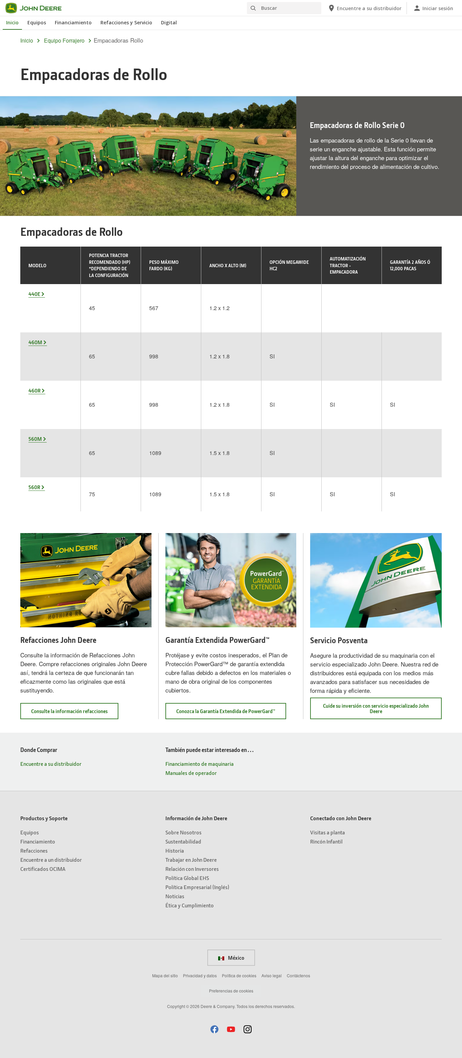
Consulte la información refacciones (74, 713)
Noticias (174, 896)
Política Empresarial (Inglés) (197, 886)
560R (34, 487)
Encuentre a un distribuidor (51, 859)
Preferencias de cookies (231, 990)
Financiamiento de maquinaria (199, 763)
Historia (174, 850)
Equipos (36, 22)
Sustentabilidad (183, 841)
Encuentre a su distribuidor (51, 763)
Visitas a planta (327, 832)
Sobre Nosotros (183, 832)
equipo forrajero (64, 40)
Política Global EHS (187, 877)
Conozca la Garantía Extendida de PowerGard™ (231, 713)
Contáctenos (298, 975)
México (235, 957)
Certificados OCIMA (42, 868)
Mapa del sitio (165, 975)
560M (35, 438)
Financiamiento (73, 22)
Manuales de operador (191, 772)
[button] (214, 1029)
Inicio (12, 22)
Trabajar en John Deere (191, 859)
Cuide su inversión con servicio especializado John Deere (376, 710)
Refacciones (34, 850)
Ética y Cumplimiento (189, 905)
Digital (169, 22)
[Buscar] (253, 8)
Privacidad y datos (200, 975)
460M (35, 342)
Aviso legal (271, 975)
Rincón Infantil (326, 841)
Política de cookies (239, 975)
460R (34, 390)
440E (34, 294)
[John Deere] (37, 8)
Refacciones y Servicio (126, 22)
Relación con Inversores (192, 868)
